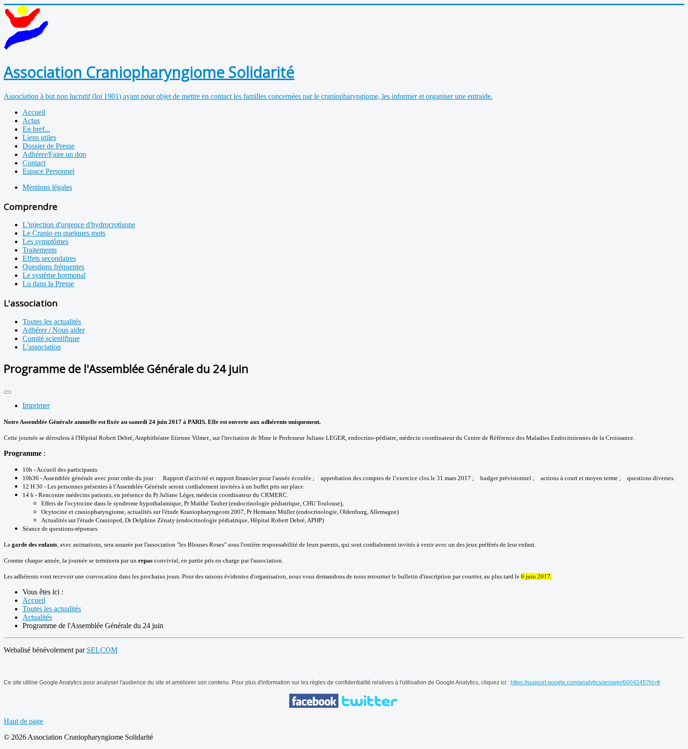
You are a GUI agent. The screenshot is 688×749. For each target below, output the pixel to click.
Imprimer (36, 405)
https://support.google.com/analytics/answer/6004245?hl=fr (585, 682)
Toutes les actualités (51, 322)
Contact (33, 163)
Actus (31, 121)
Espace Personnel (48, 171)
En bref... (36, 129)
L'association (41, 347)
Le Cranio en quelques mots (63, 233)
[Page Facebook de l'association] (313, 705)
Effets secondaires (49, 258)
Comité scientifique (51, 338)
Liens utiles (39, 137)
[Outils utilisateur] (7, 392)
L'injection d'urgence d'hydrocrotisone (78, 225)
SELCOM (102, 650)
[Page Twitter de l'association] (369, 705)
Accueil (33, 112)
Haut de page (23, 721)
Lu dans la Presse (48, 284)
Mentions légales (47, 187)
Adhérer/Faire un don (54, 154)
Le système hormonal (54, 275)
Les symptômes (45, 241)
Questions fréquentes (53, 267)
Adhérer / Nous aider (53, 330)
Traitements (39, 250)
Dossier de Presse (48, 146)
